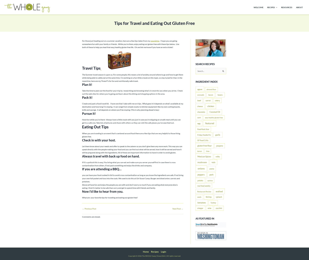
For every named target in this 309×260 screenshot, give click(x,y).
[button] (276, 7)
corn (199, 117)
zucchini (219, 208)
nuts (213, 162)
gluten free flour (204, 146)
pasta (211, 168)
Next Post (177, 209)
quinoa (210, 181)
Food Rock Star (203, 129)
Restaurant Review (204, 192)
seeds (199, 197)
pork (211, 174)
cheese (200, 106)
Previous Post (89, 209)
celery (217, 101)
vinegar (200, 208)
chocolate (201, 112)
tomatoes (201, 202)
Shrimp (209, 197)
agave (199, 89)
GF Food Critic (202, 140)
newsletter (155, 41)
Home (146, 251)
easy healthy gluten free (214, 118)
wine (209, 208)
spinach (219, 197)
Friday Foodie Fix (204, 135)
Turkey (213, 203)
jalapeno (219, 146)
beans (220, 95)
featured (209, 123)
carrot (208, 100)
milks (218, 157)
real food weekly (203, 186)
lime (207, 151)
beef (199, 100)
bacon (210, 95)
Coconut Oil (215, 112)
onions (201, 168)
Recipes (155, 251)
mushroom (202, 162)
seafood (219, 191)
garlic (217, 135)
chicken (210, 106)
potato (200, 180)
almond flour (211, 89)
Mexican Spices (204, 156)
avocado (200, 95)
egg (198, 123)
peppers (201, 174)
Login (163, 251)
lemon (199, 151)
